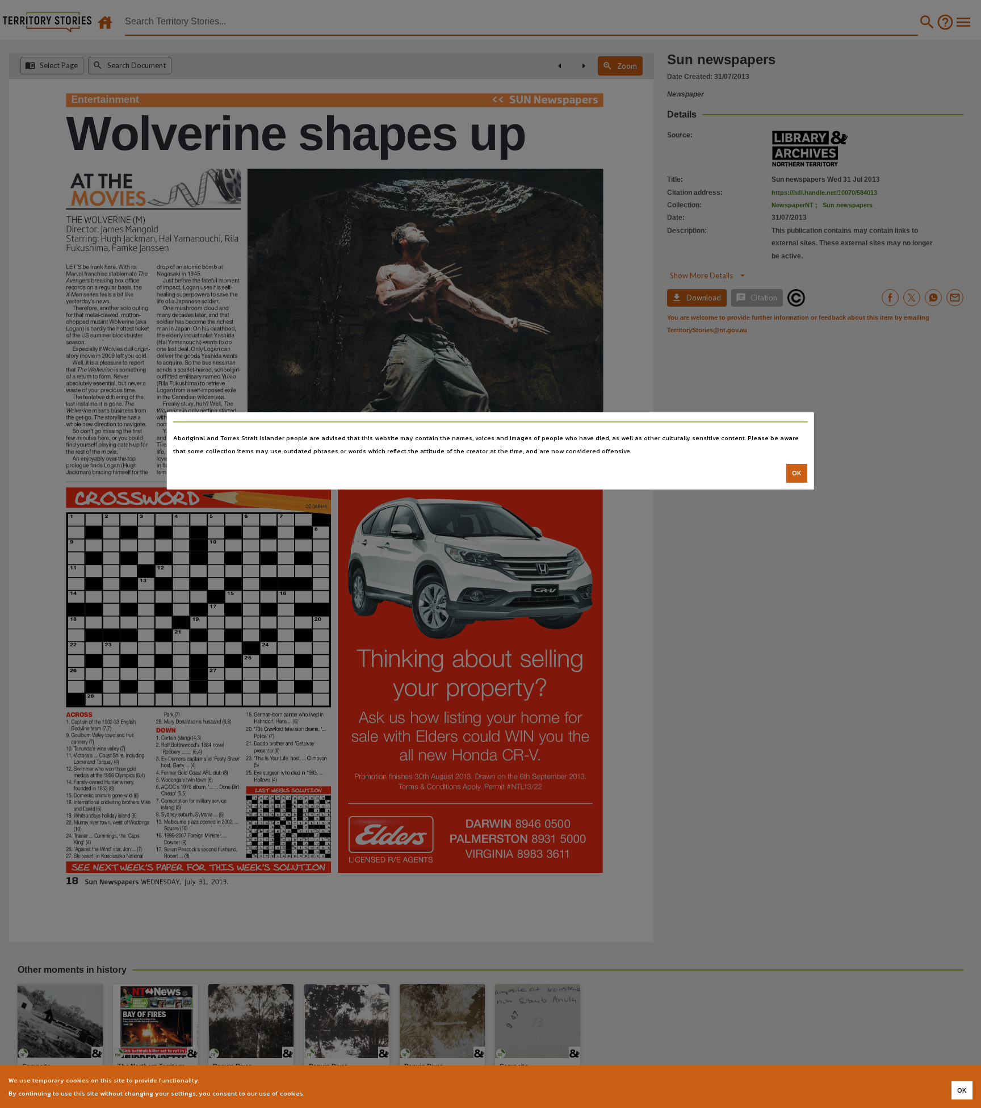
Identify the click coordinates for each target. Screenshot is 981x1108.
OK (797, 473)
